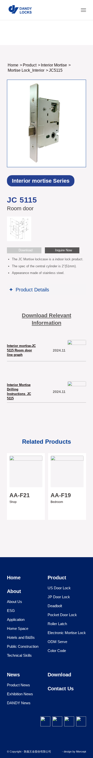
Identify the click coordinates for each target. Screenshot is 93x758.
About (14, 591)
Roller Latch (57, 624)
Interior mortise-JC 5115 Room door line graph (21, 350)
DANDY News (19, 703)
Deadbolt (55, 606)
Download (59, 674)
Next (78, 480)
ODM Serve (57, 642)
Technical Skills (19, 655)
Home (14, 577)
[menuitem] (72, 10)
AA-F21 (19, 495)
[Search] (72, 10)
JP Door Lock (59, 597)
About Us (14, 601)
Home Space (17, 628)
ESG (11, 610)
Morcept (81, 751)
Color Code (57, 651)
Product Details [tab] (32, 289)
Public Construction (22, 646)
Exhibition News (20, 694)
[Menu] (83, 10)
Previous (14, 480)
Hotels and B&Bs (21, 637)
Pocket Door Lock (62, 615)
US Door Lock (59, 588)
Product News (18, 685)
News (13, 674)
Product (57, 577)
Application (16, 619)
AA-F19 (61, 495)
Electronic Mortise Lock (67, 633)
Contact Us (61, 688)
